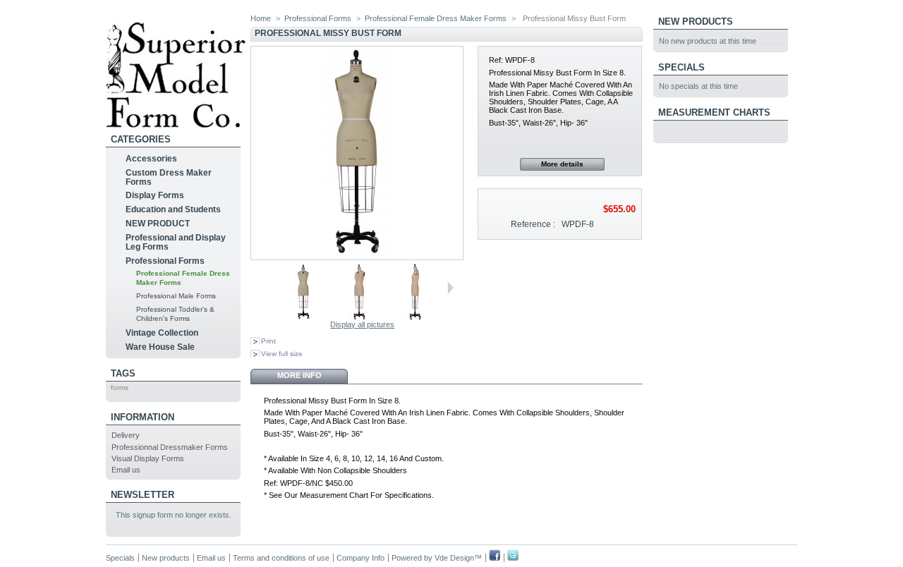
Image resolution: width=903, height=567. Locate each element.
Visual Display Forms (147, 458)
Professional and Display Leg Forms (176, 242)
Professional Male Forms (176, 296)
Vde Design (454, 558)
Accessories (151, 159)
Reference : (533, 224)
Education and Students (173, 209)
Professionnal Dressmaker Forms (169, 447)
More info (299, 375)
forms (119, 387)
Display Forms (155, 195)
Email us (125, 469)
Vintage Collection (162, 333)
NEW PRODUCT (158, 223)
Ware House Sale (160, 347)
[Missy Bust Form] (303, 317)
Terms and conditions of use (281, 558)
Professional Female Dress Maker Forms (436, 18)
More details (562, 164)
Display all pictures (362, 324)
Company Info (360, 558)
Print (268, 341)
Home (260, 18)
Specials (681, 67)
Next (450, 287)
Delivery (125, 435)
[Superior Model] (176, 122)
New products (695, 21)
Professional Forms (165, 261)
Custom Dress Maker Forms (169, 177)
